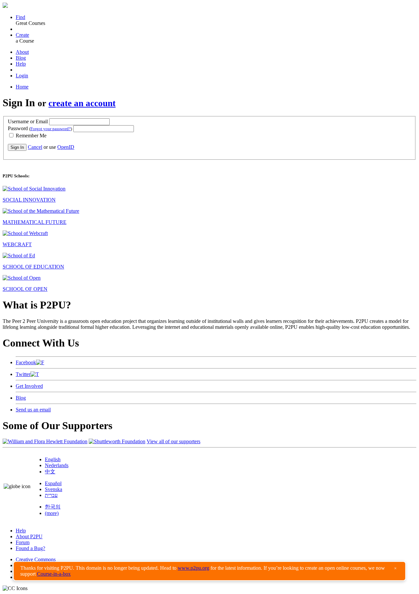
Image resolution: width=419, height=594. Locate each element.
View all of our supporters (173, 441)
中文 (50, 471)
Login (22, 75)
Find (20, 17)
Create (22, 35)
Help (21, 64)
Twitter (23, 374)
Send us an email (33, 409)
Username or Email (28, 121)
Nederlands (56, 465)
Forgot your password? (50, 128)
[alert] (209, 571)
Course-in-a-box (54, 574)
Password (40, 128)
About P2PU (29, 536)
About (22, 52)
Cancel (35, 147)
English (53, 459)
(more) (52, 513)
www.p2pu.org (193, 568)
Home (22, 86)
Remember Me (30, 135)
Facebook (26, 362)
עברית (51, 495)
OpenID (65, 147)
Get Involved (29, 386)
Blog (21, 58)
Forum (22, 542)
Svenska (53, 489)
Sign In (17, 147)
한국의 (53, 506)
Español (53, 483)
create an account (82, 103)
